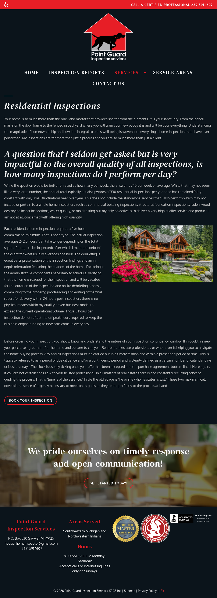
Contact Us (109, 83)
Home (31, 72)
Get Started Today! (109, 483)
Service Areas (173, 72)
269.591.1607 (202, 5)
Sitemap (129, 590)
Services (127, 72)
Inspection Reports (76, 72)
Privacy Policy (147, 590)
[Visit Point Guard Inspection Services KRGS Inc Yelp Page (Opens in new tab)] (6, 4)
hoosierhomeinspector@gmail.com (31, 543)
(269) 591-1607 (31, 548)
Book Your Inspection (30, 400)
